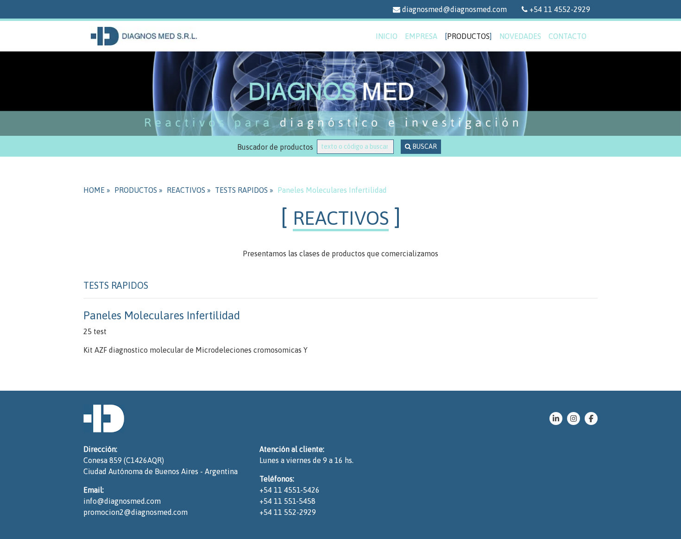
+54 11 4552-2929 (559, 9)
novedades (520, 36)
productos (468, 36)
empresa (421, 36)
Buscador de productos (277, 147)
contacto (567, 36)
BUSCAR (424, 146)
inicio (386, 36)
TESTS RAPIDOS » (244, 190)
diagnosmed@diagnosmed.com (453, 9)
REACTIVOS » (189, 190)
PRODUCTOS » (138, 190)
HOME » (96, 190)
